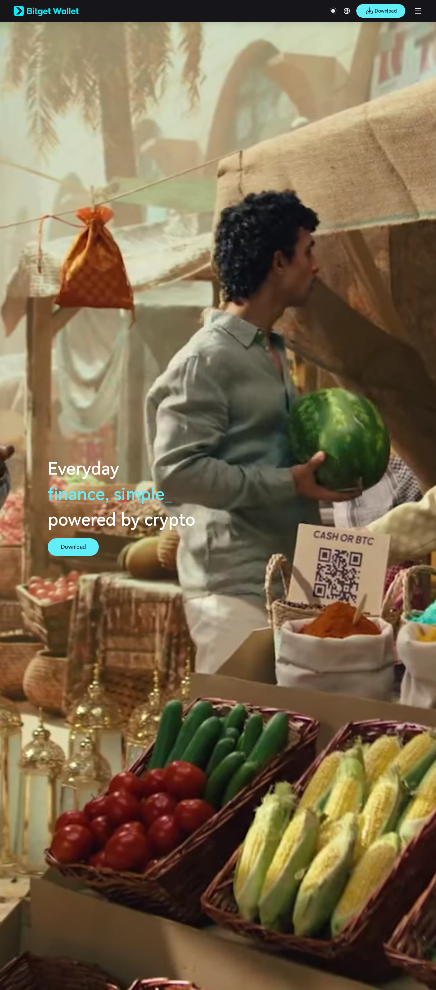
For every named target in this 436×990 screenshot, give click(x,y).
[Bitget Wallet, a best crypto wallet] (55, 11)
